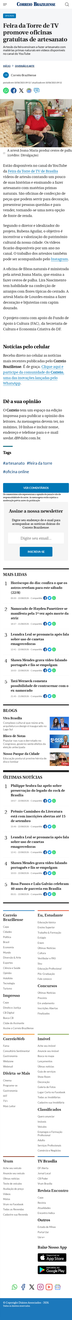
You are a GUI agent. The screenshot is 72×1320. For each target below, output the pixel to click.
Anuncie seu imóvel (48, 1051)
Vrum (8, 1161)
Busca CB (8, 1017)
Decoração (44, 1082)
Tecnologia (9, 983)
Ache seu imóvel (46, 1045)
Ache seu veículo (12, 1168)
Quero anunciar (46, 1116)
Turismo (7, 988)
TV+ (5, 1100)
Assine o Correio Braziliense (18, 1028)
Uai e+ (41, 1237)
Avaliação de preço (13, 1188)
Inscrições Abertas (48, 1008)
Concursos (47, 986)
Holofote (8, 978)
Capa (6, 926)
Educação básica (47, 922)
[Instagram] (40, 1287)
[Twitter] (21, 92)
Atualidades (44, 1208)
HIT (5, 1095)
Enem (41, 942)
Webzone (8, 1061)
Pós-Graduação (46, 973)
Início (7, 65)
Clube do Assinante (13, 1023)
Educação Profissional (49, 968)
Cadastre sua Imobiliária (51, 1102)
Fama (6, 1045)
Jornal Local (44, 1173)
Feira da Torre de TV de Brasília (33, 171)
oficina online (17, 471)
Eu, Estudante (50, 915)
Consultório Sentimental (16, 1051)
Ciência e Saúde (11, 968)
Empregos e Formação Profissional (50, 1133)
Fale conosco (45, 978)
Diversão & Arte (12, 957)
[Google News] (29, 92)
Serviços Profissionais (49, 1145)
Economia (8, 947)
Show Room (44, 1076)
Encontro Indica (46, 1213)
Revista (42, 1202)
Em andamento (46, 1003)
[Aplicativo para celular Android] (52, 1270)
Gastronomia (10, 1056)
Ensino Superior (46, 927)
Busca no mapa (46, 1056)
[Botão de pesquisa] (67, 4)
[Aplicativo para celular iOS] (52, 1258)
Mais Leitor (9, 1106)
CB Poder (43, 1178)
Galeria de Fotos (47, 1087)
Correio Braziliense (13, 917)
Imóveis (42, 1121)
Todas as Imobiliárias (49, 1097)
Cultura (42, 953)
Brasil (6, 942)
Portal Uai (43, 1232)
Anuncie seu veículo (14, 1173)
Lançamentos (45, 1061)
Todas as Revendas (13, 1209)
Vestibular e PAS (47, 958)
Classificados (49, 1109)
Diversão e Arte (24, 65)
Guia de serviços (47, 1071)
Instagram (59, 259)
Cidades (7, 931)
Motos (6, 1199)
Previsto (42, 998)
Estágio (42, 937)
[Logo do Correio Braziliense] (36, 4)
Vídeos (7, 1194)
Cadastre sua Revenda (15, 1214)
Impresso (11, 995)
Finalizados (44, 1013)
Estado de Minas (47, 1226)
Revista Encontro (53, 1190)
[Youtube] (49, 1287)
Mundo (7, 952)
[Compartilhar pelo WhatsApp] (54, 599)
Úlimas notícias (46, 1066)
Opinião (7, 973)
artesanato (15, 463)
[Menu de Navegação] (5, 4)
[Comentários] (37, 92)
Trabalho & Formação (49, 932)
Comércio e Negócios (49, 1150)
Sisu (40, 963)
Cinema (7, 1080)
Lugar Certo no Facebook (51, 1092)
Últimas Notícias (47, 948)
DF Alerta (43, 1168)
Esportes (8, 962)
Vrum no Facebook (13, 1204)
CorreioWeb (14, 1039)
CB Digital (8, 1012)
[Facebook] (14, 92)
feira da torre (40, 463)
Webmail (8, 1066)
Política (7, 937)
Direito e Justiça (12, 1007)
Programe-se (10, 1085)
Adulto (41, 1140)
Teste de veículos (12, 1183)
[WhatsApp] (6, 92)
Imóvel (44, 1039)
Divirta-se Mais (16, 1073)
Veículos (42, 1126)
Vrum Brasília (45, 1183)
